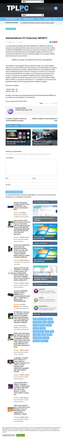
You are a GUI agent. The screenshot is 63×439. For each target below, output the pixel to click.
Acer (20, 19)
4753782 (22, 304)
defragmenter (47, 19)
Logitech (36, 328)
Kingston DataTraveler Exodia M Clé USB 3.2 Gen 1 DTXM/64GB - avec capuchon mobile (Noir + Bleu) (21, 206)
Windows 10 (44, 340)
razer (51, 331)
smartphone (37, 334)
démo (55, 19)
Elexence (50, 322)
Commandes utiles (38, 225)
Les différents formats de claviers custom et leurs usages (37, 22)
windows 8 (36, 340)
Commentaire (10, 157)
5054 (21, 260)
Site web (8, 184)
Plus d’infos (25, 216)
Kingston (48, 325)
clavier (39, 19)
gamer (35, 325)
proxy (46, 331)
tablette (49, 334)
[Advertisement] (25, 33)
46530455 (23, 325)
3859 (21, 397)
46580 (22, 417)
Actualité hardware (10, 28)
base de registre (29, 19)
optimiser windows (38, 331)
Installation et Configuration (40, 266)
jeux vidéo (41, 325)
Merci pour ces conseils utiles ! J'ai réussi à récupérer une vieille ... (45, 292)
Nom (7, 178)
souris (43, 334)
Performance (37, 207)
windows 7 (45, 337)
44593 (22, 350)
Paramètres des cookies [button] (9, 435)
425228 (22, 237)
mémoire (42, 328)
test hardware (37, 337)
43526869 (23, 212)
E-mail (34, 178)
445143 (22, 283)
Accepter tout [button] (20, 435)
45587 (22, 375)
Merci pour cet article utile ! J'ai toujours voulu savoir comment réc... (44, 301)
